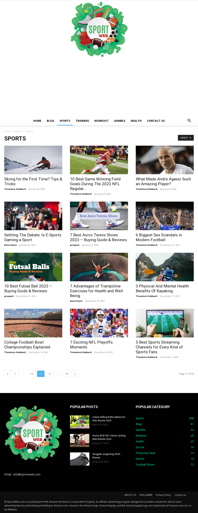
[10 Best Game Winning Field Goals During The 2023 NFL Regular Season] (99, 160)
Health (136, 121)
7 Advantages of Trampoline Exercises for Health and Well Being (96, 291)
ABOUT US (130, 495)
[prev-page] (7, 374)
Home (37, 121)
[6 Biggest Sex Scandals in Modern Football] (165, 216)
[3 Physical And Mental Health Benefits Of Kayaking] (165, 267)
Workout (101, 121)
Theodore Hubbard (15, 189)
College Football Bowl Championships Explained (27, 344)
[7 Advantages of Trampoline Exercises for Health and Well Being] (99, 267)
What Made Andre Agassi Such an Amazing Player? (163, 181)
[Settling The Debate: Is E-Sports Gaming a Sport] (33, 216)
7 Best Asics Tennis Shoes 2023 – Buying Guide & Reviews (98, 237)
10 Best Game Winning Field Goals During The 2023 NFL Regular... (95, 184)
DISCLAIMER (146, 495)
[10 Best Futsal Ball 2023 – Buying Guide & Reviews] (33, 267)
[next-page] (75, 374)
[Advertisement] (99, 87)
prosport (74, 244)
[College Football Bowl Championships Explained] (33, 323)
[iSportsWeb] (99, 29)
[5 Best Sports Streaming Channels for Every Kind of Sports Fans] (165, 323)
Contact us (156, 121)
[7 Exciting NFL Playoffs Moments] (99, 323)
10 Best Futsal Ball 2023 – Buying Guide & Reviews (28, 288)
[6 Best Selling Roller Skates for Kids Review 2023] (79, 422)
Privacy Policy (163, 495)
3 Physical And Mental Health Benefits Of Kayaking (162, 288)
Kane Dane (10, 244)
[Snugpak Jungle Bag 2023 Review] (79, 459)
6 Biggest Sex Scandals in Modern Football (159, 237)
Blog (50, 121)
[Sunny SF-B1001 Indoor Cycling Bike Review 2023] (79, 440)
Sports (65, 121)
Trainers (82, 121)
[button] (189, 121)
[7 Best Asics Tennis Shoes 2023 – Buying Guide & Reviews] (99, 216)
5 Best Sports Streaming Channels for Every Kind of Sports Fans (159, 347)
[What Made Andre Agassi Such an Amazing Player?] (165, 160)
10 (32, 373)
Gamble (119, 121)
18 (66, 373)
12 (49, 373)
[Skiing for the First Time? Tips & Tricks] (33, 160)
